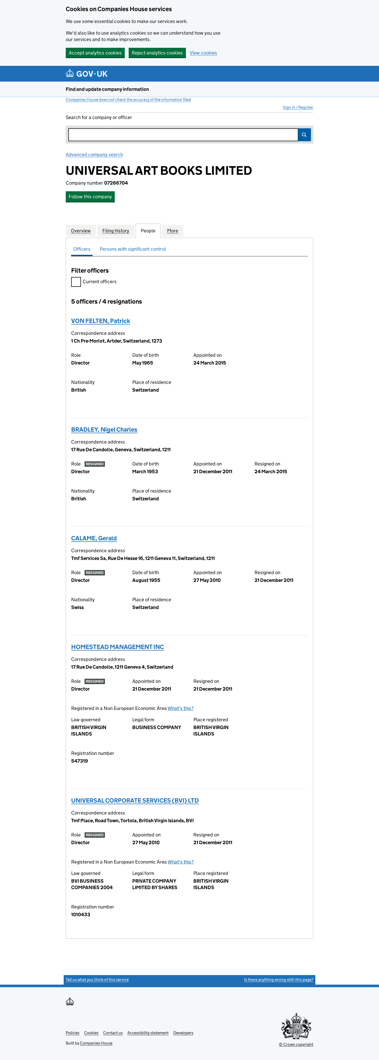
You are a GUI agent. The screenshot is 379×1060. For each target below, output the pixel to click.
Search (304, 134)
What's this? (181, 708)
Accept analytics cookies (95, 53)
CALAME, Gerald (94, 538)
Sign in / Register (298, 107)
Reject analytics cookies (157, 53)
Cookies (91, 1032)
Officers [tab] (81, 249)
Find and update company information (107, 89)
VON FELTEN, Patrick (100, 321)
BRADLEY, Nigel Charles (104, 429)
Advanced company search (94, 154)
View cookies (203, 52)
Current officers (100, 281)
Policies (72, 1032)
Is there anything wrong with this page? (278, 979)
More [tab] (172, 231)
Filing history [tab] (115, 231)
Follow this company (90, 197)
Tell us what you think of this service (97, 979)
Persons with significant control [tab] (133, 249)
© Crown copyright (296, 1044)
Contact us (113, 1032)
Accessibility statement (148, 1032)
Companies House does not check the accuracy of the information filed (128, 99)
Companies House (96, 1043)
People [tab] (148, 231)
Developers (183, 1032)
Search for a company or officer (99, 117)
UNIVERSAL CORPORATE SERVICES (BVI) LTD (135, 800)
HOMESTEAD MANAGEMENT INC (117, 647)
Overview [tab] (81, 231)
